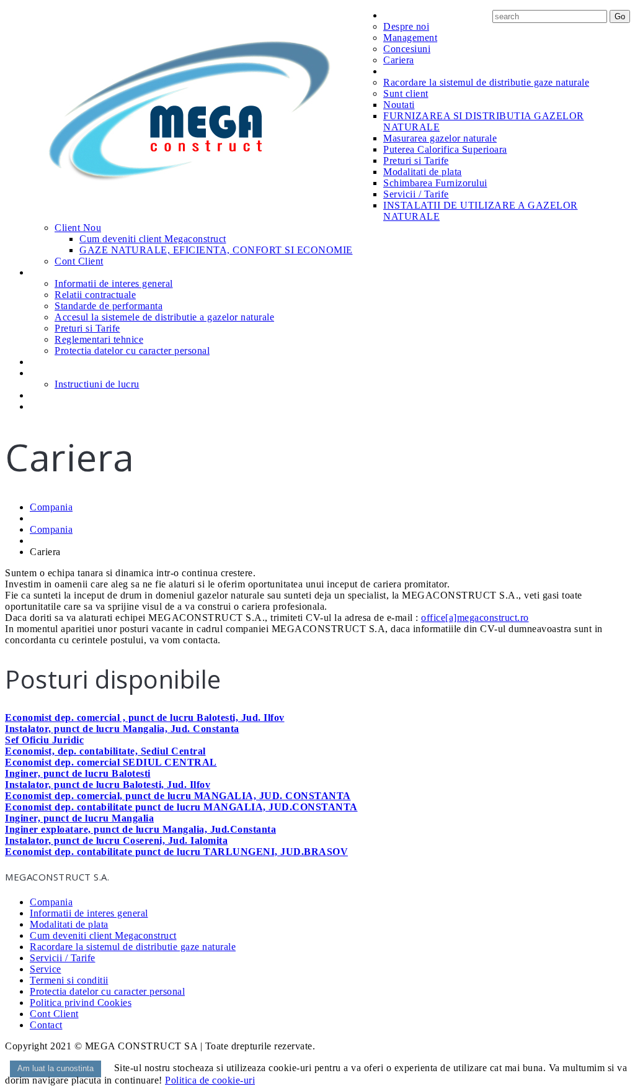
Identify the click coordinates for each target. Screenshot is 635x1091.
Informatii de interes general (114, 283)
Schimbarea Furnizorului (435, 183)
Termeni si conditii (69, 980)
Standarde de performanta (108, 306)
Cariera (398, 60)
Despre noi (406, 26)
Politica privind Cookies (80, 1002)
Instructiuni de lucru (97, 384)
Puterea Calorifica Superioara (445, 149)
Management (410, 37)
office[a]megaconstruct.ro (475, 617)
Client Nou (78, 227)
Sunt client (406, 93)
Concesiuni (406, 48)
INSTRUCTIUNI (62, 373)
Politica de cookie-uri (210, 1080)
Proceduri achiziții (68, 395)
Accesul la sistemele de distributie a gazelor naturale (164, 317)
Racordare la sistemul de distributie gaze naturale (486, 82)
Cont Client (79, 261)
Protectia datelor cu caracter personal (132, 350)
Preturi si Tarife (416, 160)
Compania (405, 15)
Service (45, 362)
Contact (47, 406)
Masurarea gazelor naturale (440, 138)
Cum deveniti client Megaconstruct (152, 238)
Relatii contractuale (95, 294)
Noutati (399, 104)
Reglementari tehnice (99, 339)
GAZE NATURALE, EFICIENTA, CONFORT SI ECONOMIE (216, 250)
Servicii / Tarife (416, 194)
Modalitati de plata (422, 171)
